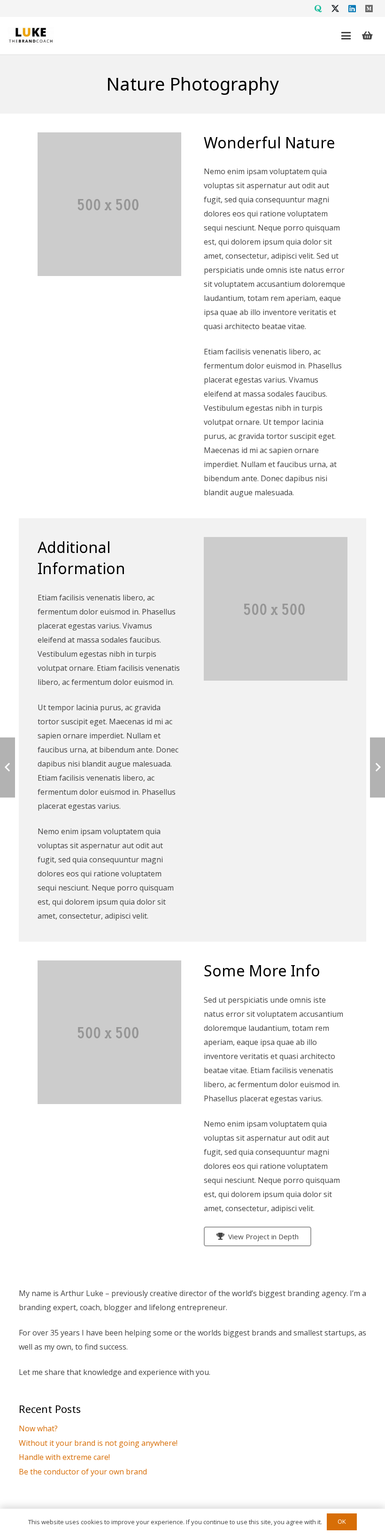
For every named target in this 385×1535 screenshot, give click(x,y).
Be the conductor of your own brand (83, 1471)
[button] (346, 35)
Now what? (38, 1428)
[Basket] (367, 35)
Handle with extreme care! (64, 1457)
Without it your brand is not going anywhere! (98, 1443)
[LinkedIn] (352, 8)
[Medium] (369, 8)
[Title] (318, 8)
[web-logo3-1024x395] (31, 36)
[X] (335, 8)
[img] (275, 609)
